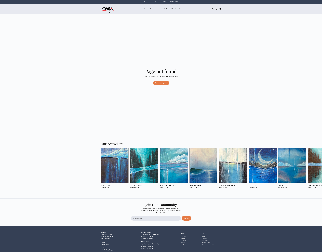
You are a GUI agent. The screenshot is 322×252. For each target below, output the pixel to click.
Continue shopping (161, 83)
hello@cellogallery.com (108, 250)
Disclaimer (205, 240)
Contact (204, 238)
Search (183, 236)
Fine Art (183, 238)
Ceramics (184, 240)
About (204, 236)
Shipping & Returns (208, 245)
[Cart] (220, 9)
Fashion (183, 245)
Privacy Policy (206, 242)
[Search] (213, 9)
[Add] (125, 180)
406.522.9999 (105, 244)
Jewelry (183, 242)
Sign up (186, 218)
